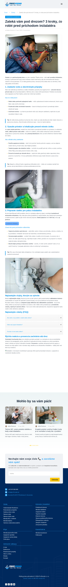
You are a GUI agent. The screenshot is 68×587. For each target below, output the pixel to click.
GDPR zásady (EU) (40, 578)
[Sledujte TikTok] (9, 584)
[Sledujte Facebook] (6, 584)
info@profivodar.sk (13, 492)
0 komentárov (26, 30)
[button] (30, 445)
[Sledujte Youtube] (14, 584)
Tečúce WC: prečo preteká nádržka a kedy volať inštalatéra (18, 430)
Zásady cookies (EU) (28, 578)
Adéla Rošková (11, 30)
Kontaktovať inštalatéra (12, 223)
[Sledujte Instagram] (11, 584)
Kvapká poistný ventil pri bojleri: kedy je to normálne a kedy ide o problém (48, 430)
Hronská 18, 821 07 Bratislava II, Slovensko (20, 495)
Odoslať (55, 480)
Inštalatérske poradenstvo (13, 17)
